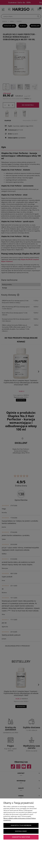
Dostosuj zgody (21, 831)
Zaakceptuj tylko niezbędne (21, 825)
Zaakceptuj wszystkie (21, 837)
